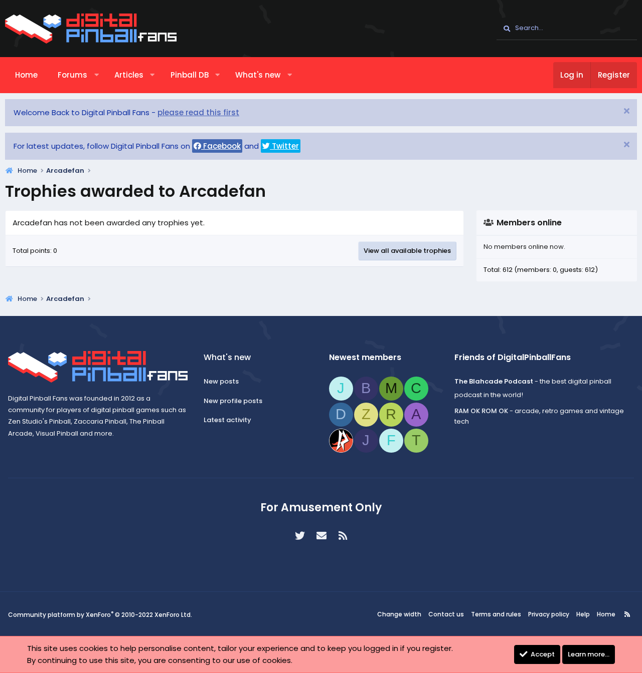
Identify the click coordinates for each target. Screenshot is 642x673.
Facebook (221, 146)
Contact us (446, 614)
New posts (221, 381)
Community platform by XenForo (100, 614)
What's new (257, 75)
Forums (72, 75)
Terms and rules (496, 614)
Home (26, 75)
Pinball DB (190, 75)
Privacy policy (548, 614)
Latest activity (227, 420)
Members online (529, 222)
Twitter (284, 146)
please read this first (198, 112)
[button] (96, 75)
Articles (128, 75)
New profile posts (233, 401)
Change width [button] (399, 614)
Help (583, 614)
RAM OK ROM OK (481, 411)
